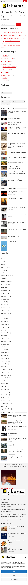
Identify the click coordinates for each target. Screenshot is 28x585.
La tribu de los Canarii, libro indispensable (17, 215)
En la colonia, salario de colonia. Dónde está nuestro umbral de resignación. (17, 439)
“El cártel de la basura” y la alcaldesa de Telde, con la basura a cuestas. (17, 179)
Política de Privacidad (17, 464)
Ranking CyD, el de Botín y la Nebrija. (16, 133)
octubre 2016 (4, 406)
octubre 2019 (4, 310)
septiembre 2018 (5, 341)
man (24, 101)
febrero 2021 (4, 293)
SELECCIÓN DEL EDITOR (9, 67)
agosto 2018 (4, 344)
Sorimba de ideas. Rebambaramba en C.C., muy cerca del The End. (16, 167)
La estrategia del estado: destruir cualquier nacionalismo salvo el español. (17, 172)
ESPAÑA (5, 78)
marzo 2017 (4, 392)
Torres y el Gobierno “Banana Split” (12, 33)
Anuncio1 (3, 256)
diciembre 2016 (5, 400)
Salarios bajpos (5, 104)
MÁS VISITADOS (7, 61)
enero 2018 (4, 364)
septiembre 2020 (5, 296)
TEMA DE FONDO (7, 75)
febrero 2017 (4, 395)
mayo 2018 (4, 352)
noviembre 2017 (5, 369)
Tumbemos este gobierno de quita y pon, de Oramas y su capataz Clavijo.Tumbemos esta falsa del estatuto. (16, 145)
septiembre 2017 (5, 375)
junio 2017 (4, 383)
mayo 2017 (4, 386)
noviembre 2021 (5, 290)
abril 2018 (3, 355)
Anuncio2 (5, 81)
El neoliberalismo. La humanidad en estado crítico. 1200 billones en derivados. (16, 451)
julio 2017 (3, 381)
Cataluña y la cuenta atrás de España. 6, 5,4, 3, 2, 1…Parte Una (17, 415)
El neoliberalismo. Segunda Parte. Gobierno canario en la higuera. (15, 421)
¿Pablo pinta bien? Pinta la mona (15, 198)
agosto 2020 (4, 299)
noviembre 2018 (5, 335)
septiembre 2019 (5, 313)
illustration (15, 101)
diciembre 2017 (5, 366)
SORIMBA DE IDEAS (8, 58)
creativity (4, 101)
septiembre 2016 (5, 409)
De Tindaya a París (12, 241)
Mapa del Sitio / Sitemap (7, 488)
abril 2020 (3, 304)
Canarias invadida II (12, 433)
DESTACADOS (6, 69)
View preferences (14, 579)
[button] (26, 557)
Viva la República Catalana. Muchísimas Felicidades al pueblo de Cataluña (17, 128)
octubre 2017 (4, 372)
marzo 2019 (4, 324)
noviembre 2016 (5, 403)
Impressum (24, 583)
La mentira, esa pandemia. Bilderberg (16, 162)
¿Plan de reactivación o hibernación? (16, 207)
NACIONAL (5, 64)
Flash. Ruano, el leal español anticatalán (17, 152)
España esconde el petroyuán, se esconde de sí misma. (15, 123)
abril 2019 (3, 321)
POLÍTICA (5, 56)
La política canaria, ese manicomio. (16, 222)
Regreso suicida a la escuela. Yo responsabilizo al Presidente (16, 548)
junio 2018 (4, 350)
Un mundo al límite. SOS (13, 236)
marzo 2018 (4, 358)
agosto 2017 (4, 378)
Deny (14, 575)
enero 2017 (4, 397)
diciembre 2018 (5, 333)
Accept (14, 571)
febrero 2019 (4, 327)
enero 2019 (4, 330)
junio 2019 (4, 319)
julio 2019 (3, 316)
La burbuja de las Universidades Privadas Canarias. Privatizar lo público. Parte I (17, 427)
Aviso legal (8, 464)
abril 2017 (3, 389)
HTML (9, 101)
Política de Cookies (8, 466)
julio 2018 (3, 347)
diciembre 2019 (5, 307)
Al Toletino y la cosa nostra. (14, 118)
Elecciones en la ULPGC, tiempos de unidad (14, 35)
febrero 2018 (4, 361)
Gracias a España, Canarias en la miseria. (17, 444)
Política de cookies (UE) (19, 466)
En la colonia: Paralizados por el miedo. (17, 229)
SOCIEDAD (5, 72)
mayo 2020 (4, 302)
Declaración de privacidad (15, 583)
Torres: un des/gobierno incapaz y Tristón (14, 38)
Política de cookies (5, 583)
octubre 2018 (4, 338)
